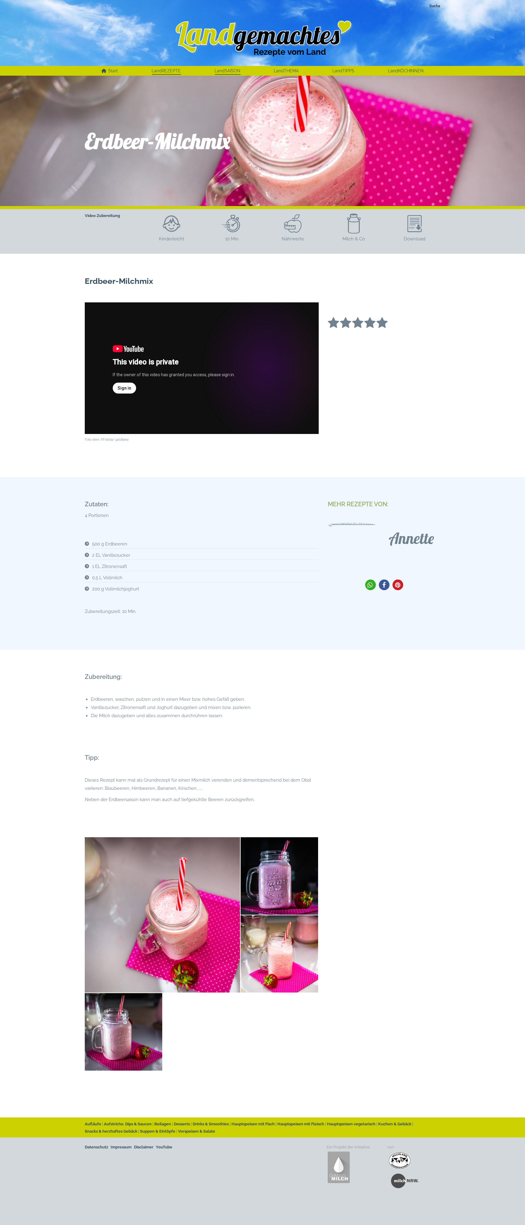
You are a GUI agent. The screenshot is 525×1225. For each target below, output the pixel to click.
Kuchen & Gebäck (394, 1124)
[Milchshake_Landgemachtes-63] (124, 1032)
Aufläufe (93, 1124)
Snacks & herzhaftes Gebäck (111, 1131)
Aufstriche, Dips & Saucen (128, 1124)
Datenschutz (96, 1147)
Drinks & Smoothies (211, 1124)
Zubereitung (108, 215)
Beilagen (162, 1124)
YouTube (164, 1147)
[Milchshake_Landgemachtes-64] (280, 954)
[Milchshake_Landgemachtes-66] (163, 915)
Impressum (121, 1147)
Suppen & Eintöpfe (157, 1131)
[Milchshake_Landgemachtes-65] (280, 876)
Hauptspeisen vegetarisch (351, 1124)
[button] (370, 585)
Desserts (182, 1124)
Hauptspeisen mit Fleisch (300, 1124)
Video (90, 215)
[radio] (333, 324)
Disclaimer (143, 1147)
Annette (411, 538)
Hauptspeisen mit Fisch (253, 1124)
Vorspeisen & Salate (196, 1131)
